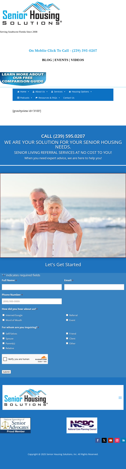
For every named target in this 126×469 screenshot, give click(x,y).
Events (61, 60)
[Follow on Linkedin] (123, 440)
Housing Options (80, 91)
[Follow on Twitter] (104, 440)
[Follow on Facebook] (97, 440)
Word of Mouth (14, 320)
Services (58, 91)
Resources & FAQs (48, 97)
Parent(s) (10, 343)
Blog (47, 60)
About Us (40, 91)
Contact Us (68, 97)
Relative (10, 348)
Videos (77, 60)
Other (72, 343)
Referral (73, 315)
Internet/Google (14, 315)
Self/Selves (11, 333)
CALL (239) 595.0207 (63, 136)
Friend (72, 333)
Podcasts (24, 97)
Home (23, 91)
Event (72, 320)
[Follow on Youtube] (110, 440)
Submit (6, 371)
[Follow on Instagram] (117, 440)
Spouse (9, 338)
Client (72, 338)
